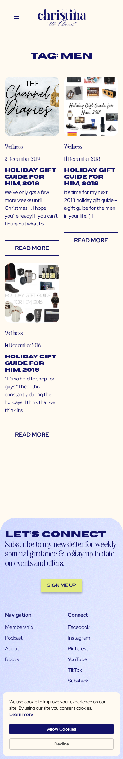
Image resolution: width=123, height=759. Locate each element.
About (12, 648)
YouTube (77, 659)
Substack (78, 680)
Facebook (79, 627)
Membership (19, 627)
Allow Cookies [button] (61, 729)
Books (12, 659)
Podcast (14, 638)
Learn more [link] (21, 714)
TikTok (75, 670)
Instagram (79, 638)
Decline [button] (61, 744)
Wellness (14, 146)
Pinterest (78, 648)
